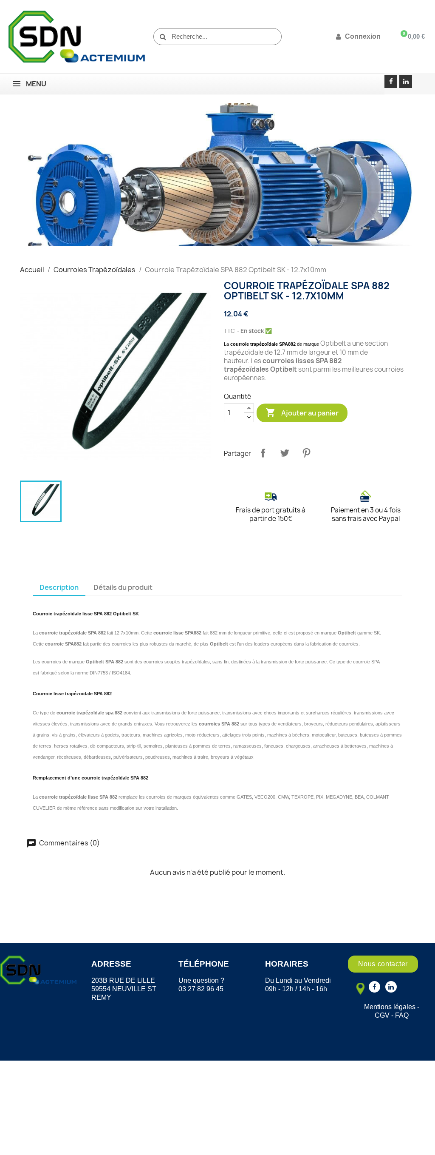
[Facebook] (390, 81)
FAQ (402, 1015)
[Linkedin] (405, 81)
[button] (383, 964)
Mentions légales (389, 1006)
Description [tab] (59, 587)
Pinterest (306, 452)
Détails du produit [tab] (123, 587)
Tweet (284, 452)
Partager (262, 452)
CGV (382, 1015)
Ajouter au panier (302, 412)
